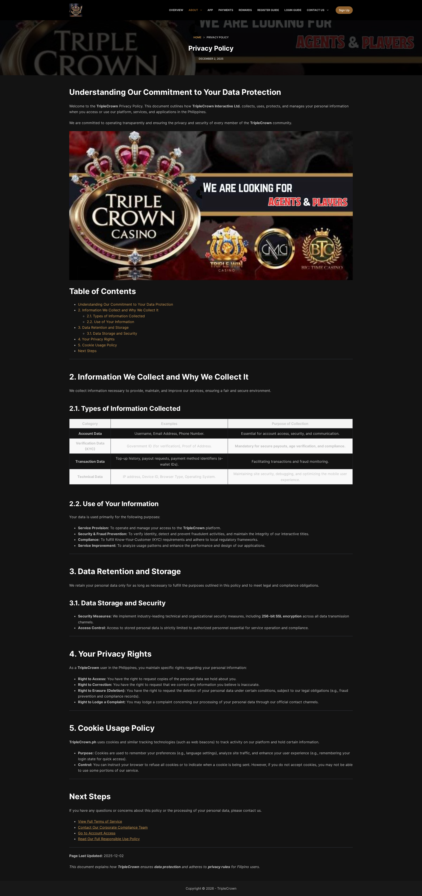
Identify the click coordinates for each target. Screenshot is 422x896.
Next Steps (87, 351)
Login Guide (292, 10)
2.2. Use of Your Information (110, 321)
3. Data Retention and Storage (103, 327)
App (210, 10)
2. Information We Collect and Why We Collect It (118, 310)
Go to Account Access (96, 833)
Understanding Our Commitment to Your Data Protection (125, 304)
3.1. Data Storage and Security (112, 333)
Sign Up (344, 10)
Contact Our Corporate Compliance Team (113, 827)
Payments (225, 10)
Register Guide (268, 10)
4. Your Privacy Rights (96, 339)
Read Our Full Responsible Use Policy (109, 839)
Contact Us (315, 10)
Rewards (245, 10)
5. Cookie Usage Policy (97, 345)
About (193, 10)
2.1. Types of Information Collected (116, 316)
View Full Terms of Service (100, 821)
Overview (176, 10)
